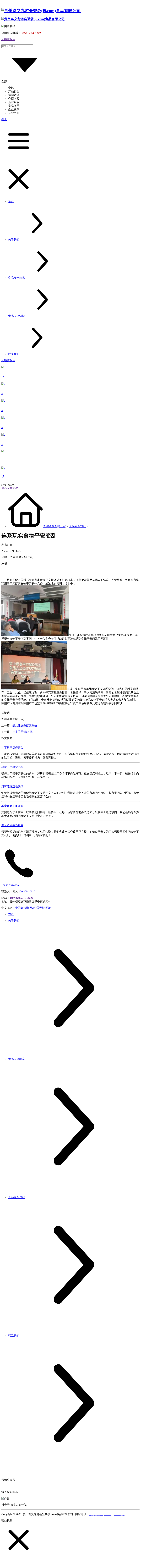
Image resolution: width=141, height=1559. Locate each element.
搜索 (4, 119)
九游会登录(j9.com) (54, 526)
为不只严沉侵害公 (12, 747)
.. (2, 375)
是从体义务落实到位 (24, 725)
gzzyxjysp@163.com (21, 897)
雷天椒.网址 (43, 907)
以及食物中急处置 (12, 825)
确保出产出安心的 (12, 767)
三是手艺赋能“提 (22, 731)
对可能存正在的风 (12, 786)
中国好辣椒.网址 (25, 907)
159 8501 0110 (27, 891)
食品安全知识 (77, 526)
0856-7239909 (11, 885)
